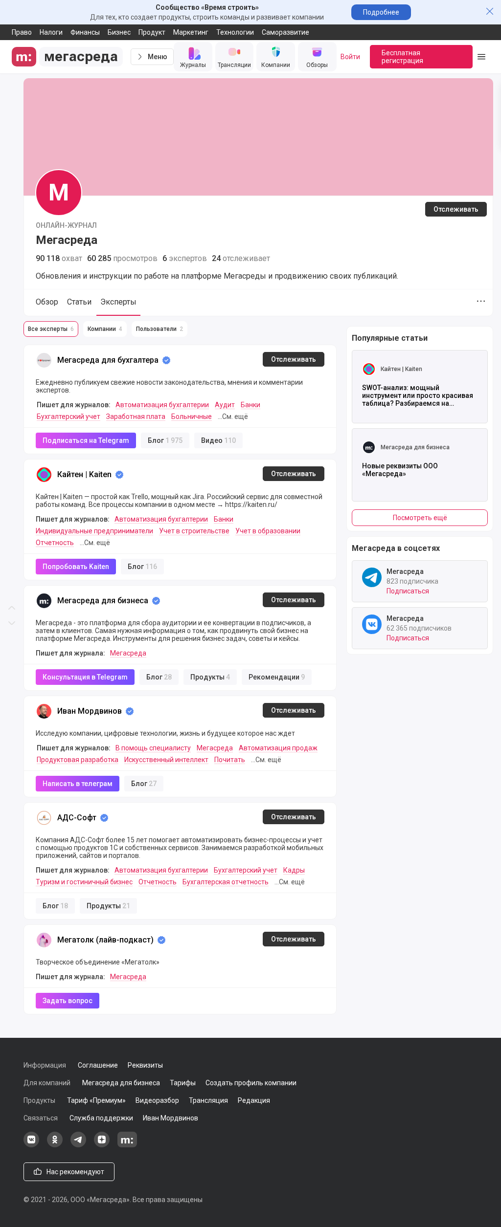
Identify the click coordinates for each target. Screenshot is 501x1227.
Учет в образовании (267, 531)
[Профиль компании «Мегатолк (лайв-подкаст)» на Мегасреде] (44, 940)
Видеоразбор (157, 1100)
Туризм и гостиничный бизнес (84, 882)
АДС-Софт (76, 817)
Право (22, 32)
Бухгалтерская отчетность (225, 882)
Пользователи (159, 329)
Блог (165, 440)
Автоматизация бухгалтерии (162, 405)
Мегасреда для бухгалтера (108, 360)
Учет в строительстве (194, 531)
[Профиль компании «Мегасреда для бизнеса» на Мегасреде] (44, 600)
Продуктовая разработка (77, 760)
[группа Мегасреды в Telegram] (78, 1145)
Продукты (210, 677)
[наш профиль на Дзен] (102, 1145)
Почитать (229, 760)
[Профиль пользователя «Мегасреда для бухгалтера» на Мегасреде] (44, 360)
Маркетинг (190, 32)
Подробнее (381, 12)
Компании (105, 329)
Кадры (294, 870)
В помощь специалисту (153, 748)
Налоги (51, 32)
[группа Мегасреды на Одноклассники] (55, 1145)
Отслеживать (455, 209)
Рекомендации (277, 677)
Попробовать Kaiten (76, 566)
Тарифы (183, 1083)
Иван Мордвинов (89, 711)
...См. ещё (233, 416)
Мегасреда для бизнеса (102, 600)
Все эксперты (51, 329)
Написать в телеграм (78, 784)
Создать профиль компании (250, 1083)
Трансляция (208, 1100)
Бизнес (119, 32)
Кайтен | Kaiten (84, 474)
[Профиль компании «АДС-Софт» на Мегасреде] (44, 818)
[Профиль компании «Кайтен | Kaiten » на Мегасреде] (44, 474)
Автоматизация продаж (278, 748)
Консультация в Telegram (85, 677)
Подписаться (408, 591)
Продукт (151, 32)
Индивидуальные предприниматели (94, 531)
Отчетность (55, 543)
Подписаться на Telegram (86, 440)
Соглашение (98, 1065)
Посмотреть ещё (420, 518)
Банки (250, 405)
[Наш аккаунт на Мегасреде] (127, 1145)
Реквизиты (145, 1065)
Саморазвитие (285, 32)
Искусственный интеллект (166, 760)
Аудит (225, 405)
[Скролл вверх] (11, 307)
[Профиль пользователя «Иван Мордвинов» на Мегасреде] (44, 711)
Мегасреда (128, 653)
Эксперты (118, 302)
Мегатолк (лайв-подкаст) (105, 939)
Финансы (85, 32)
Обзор (47, 302)
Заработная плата (135, 416)
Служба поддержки (101, 1118)
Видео (218, 440)
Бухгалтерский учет (68, 416)
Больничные (191, 416)
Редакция (254, 1100)
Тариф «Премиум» (96, 1100)
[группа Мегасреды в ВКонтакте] (31, 1145)
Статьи (79, 302)
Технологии (235, 32)
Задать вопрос (67, 1001)
